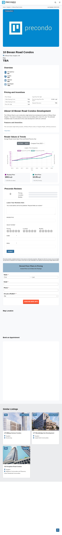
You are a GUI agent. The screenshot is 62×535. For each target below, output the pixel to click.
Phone (6, 287)
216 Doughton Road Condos (13, 466)
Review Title (10, 217)
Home (4, 7)
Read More (7, 130)
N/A (29, 104)
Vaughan (9, 7)
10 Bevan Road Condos (17, 7)
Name (8, 235)
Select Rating (11, 225)
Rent (27, 143)
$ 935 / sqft (54, 99)
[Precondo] (9, 2)
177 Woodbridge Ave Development (43, 433)
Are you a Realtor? (10, 293)
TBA (29, 101)
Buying (20, 143)
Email (8, 243)
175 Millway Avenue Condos (12, 433)
